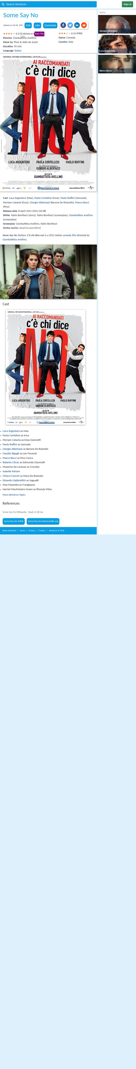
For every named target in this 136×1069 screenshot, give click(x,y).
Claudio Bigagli (11, 453)
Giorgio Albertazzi (40, 202)
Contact (42, 531)
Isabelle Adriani (11, 471)
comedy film (69, 235)
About (9, 531)
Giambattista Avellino (81, 215)
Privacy (32, 531)
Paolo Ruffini (67, 198)
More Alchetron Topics (14, 495)
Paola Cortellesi (43, 198)
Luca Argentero (17, 198)
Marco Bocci (82, 202)
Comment (50, 25)
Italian (18, 50)
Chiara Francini (11, 476)
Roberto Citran (11, 462)
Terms (22, 531)
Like (37, 25)
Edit (28, 25)
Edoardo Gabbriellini (14, 480)
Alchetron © (56, 531)
